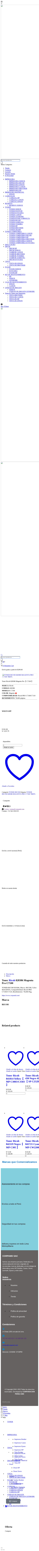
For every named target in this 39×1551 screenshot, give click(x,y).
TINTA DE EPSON (16, 301)
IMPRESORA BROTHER (18, 188)
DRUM (7, 246)
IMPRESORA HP (15, 190)
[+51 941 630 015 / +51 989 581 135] (3, 1336)
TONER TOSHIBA (16, 224)
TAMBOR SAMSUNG (17, 258)
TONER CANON (15, 215)
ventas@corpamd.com (10, 1345)
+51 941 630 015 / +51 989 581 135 (14, 1338)
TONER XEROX (15, 209)
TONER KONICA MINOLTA (19, 218)
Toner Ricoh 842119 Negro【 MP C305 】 (14, 1144)
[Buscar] (1, 162)
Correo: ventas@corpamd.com (14, 809)
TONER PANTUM (15, 211)
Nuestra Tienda (10, 174)
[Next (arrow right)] (4, 1549)
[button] (4, 806)
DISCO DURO (10, 245)
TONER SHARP (15, 230)
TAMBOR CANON (16, 252)
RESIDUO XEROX (16, 205)
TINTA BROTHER (15, 295)
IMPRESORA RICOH (16, 183)
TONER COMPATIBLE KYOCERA (22, 243)
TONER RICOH (15, 220)
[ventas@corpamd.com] (3, 1343)
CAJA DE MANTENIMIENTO (16, 282)
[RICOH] (19, 1019)
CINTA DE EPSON (16, 263)
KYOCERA (13, 271)
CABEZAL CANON (16, 200)
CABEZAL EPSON (16, 201)
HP (10, 276)
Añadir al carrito (8, 747)
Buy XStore (5, 306)
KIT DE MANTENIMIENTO (15, 274)
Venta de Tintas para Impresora (15, 293)
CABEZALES (10, 196)
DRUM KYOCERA (16, 259)
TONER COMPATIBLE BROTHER (21, 239)
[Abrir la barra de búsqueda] (1, 655)
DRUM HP (13, 248)
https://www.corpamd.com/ (11, 995)
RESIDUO (8, 203)
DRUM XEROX (15, 250)
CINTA (7, 261)
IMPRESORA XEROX (17, 181)
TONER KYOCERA (16, 213)
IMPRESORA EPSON (17, 185)
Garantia (8, 172)
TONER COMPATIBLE (13, 231)
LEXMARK (13, 280)
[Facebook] (1, 304)
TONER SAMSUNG (16, 222)
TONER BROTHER (16, 228)
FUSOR (8, 267)
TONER (8, 207)
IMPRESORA (10, 179)
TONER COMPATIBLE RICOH (20, 235)
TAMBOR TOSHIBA (16, 256)
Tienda (7, 168)
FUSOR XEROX (15, 269)
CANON (12, 286)
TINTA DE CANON (16, 297)
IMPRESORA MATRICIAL (14, 192)
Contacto (8, 170)
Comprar (8, 1531)
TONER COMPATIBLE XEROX (20, 241)
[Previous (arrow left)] (1, 1549)
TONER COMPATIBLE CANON (20, 233)
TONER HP (13, 226)
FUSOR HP (13, 273)
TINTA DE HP (14, 299)
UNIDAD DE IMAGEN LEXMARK (22, 291)
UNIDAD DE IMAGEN (13, 288)
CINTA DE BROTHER (17, 265)
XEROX (12, 278)
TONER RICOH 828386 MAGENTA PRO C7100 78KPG (18, 793)
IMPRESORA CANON (17, 186)
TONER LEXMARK (16, 216)
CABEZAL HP (14, 198)
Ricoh (12, 980)
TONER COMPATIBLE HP (18, 237)
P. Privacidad (9, 175)
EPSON (12, 194)
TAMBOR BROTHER (17, 254)
